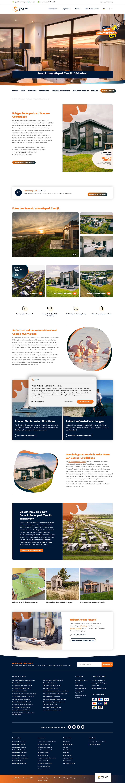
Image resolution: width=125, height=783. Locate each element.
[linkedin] (78, 727)
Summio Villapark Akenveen (51, 696)
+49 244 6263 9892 (79, 634)
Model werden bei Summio (80, 696)
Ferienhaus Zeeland (44, 766)
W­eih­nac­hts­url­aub (69, 763)
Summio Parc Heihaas (49, 683)
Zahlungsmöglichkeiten (99, 688)
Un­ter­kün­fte (32, 90)
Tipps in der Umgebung (80, 90)
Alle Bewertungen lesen (97, 194)
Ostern (65, 747)
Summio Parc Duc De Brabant (21, 688)
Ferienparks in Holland (19, 741)
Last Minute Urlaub (95, 744)
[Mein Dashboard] (109, 9)
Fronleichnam (67, 755)
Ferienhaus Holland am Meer (47, 741)
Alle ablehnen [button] (68, 401)
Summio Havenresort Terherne (21, 683)
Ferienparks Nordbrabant (20, 758)
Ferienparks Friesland (19, 747)
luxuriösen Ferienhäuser (77, 461)
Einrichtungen (44, 90)
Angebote (65, 9)
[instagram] (69, 727)
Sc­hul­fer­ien (67, 741)
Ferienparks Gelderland (19, 750)
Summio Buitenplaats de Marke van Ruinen (56, 691)
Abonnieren (106, 664)
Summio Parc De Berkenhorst (52, 685)
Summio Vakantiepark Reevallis (21, 702)
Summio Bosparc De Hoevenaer (22, 685)
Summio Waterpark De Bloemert (53, 680)
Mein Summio (79, 685)
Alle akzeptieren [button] (85, 401)
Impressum (87, 778)
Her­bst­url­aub (67, 760)
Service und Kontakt (106, 2)
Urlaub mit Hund (43, 755)
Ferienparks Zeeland (18, 760)
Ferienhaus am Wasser (45, 763)
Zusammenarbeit (80, 688)
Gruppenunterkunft (44, 769)
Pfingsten (66, 752)
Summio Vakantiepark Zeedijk (52, 707)
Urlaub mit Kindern (43, 752)
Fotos (23, 90)
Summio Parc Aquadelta (19, 691)
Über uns (78, 683)
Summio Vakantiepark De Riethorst (53, 702)
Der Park (15, 90)
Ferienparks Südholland (19, 763)
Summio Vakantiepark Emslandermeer (54, 699)
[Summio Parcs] (27, 8)
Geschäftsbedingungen (45, 778)
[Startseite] (106, 9)
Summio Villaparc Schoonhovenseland (24, 693)
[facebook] (74, 727)
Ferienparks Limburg (18, 755)
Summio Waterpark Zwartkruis (52, 710)
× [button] (93, 379)
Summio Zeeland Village (50, 704)
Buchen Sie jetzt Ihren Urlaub (24, 162)
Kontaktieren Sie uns (98, 680)
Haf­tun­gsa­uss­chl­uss (76, 778)
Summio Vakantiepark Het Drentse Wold (55, 693)
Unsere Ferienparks (81, 680)
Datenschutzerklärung (61, 778)
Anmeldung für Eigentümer (79, 692)
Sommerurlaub (67, 758)
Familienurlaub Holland (45, 750)
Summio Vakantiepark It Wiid (21, 699)
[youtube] (82, 727)
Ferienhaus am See (44, 744)
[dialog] (62, 391)
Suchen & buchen (108, 90)
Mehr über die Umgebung (25, 435)
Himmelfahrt (67, 750)
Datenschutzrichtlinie (37, 397)
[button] (37, 402)
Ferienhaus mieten (43, 760)
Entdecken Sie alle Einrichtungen (79, 435)
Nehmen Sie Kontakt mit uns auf (83, 640)
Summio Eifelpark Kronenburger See (23, 680)
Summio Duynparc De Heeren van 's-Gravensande (23, 713)
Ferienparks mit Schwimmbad (47, 758)
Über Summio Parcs (92, 9)
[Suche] (112, 9)
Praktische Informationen (61, 90)
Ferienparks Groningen (19, 752)
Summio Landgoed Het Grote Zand (23, 696)
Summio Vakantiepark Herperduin (22, 704)
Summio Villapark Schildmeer (21, 710)
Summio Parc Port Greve (50, 688)
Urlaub (77, 9)
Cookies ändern (42, 780)
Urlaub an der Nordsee (45, 747)
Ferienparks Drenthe (18, 744)
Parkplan (94, 90)
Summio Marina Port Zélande (21, 707)
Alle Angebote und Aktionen (97, 741)
